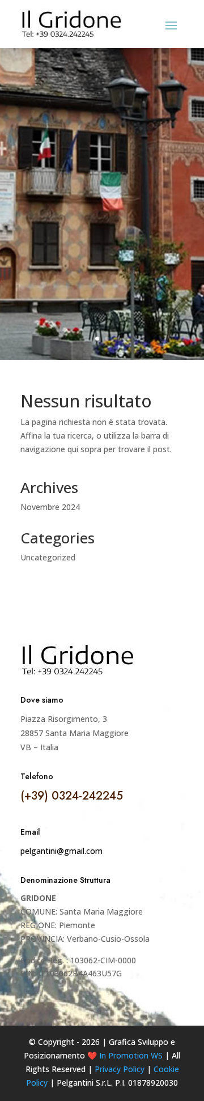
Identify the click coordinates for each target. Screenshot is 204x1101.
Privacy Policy (119, 1069)
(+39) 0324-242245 (71, 796)
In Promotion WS (131, 1055)
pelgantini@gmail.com (61, 850)
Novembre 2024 (50, 506)
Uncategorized (47, 557)
